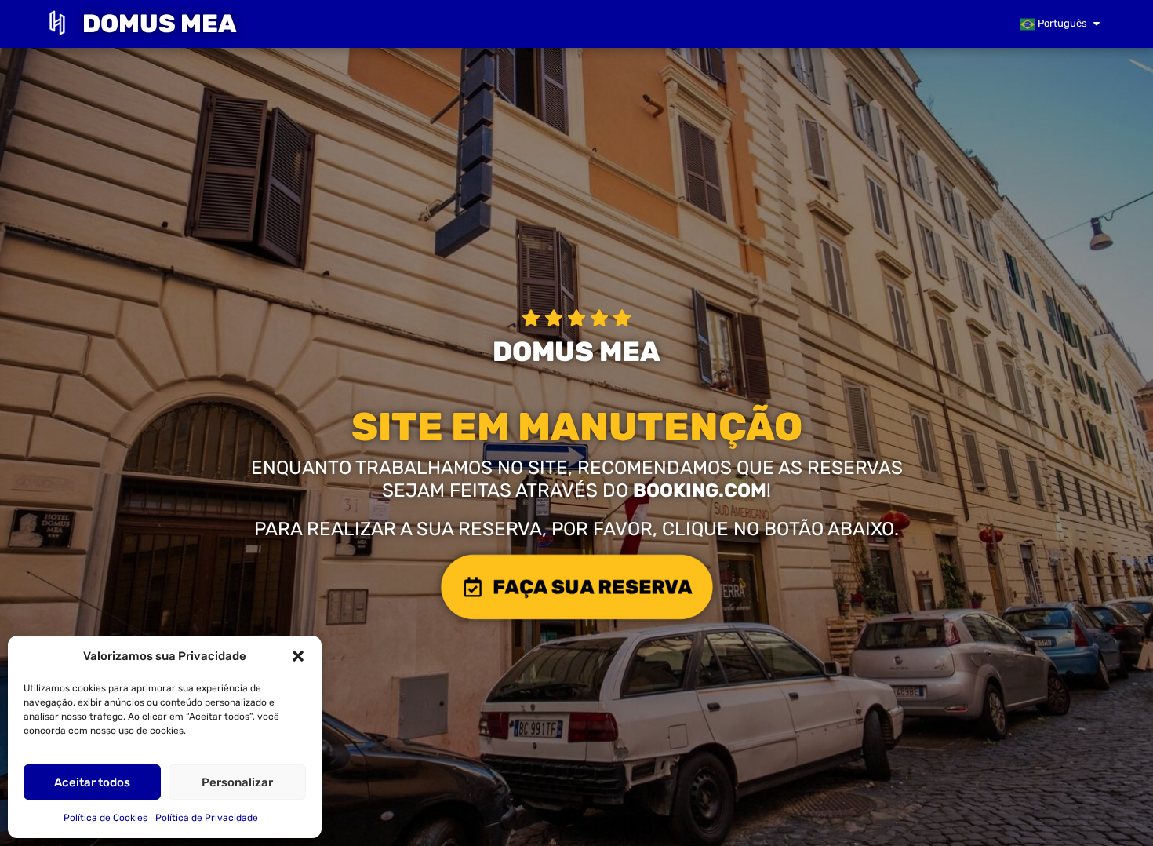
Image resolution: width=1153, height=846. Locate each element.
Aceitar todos (92, 782)
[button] (298, 656)
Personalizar (237, 782)
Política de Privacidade (206, 817)
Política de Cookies (105, 817)
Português (1061, 23)
